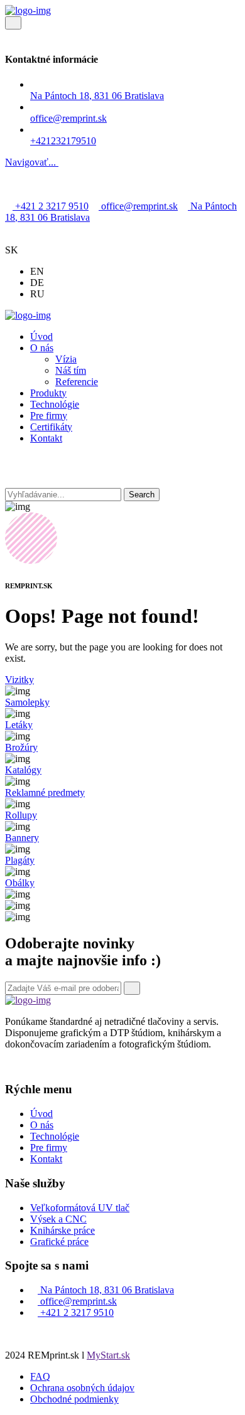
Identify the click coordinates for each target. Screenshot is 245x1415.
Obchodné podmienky (74, 1399)
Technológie (54, 404)
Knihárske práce (62, 1230)
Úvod (41, 336)
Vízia (66, 359)
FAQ (40, 1376)
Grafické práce (59, 1241)
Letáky (19, 724)
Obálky (20, 882)
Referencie (76, 381)
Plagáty (20, 860)
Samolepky (27, 702)
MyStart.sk (108, 1355)
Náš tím (70, 370)
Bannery (22, 837)
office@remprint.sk (138, 206)
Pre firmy (48, 415)
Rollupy (21, 815)
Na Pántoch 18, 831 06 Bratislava (97, 95)
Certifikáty (51, 426)
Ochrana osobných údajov (82, 1387)
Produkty (48, 393)
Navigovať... (31, 162)
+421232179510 (63, 140)
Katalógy (23, 770)
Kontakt (46, 438)
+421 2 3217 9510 (51, 206)
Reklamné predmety (45, 792)
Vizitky (19, 679)
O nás (41, 347)
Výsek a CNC (58, 1219)
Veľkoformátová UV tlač (79, 1207)
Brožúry (21, 747)
